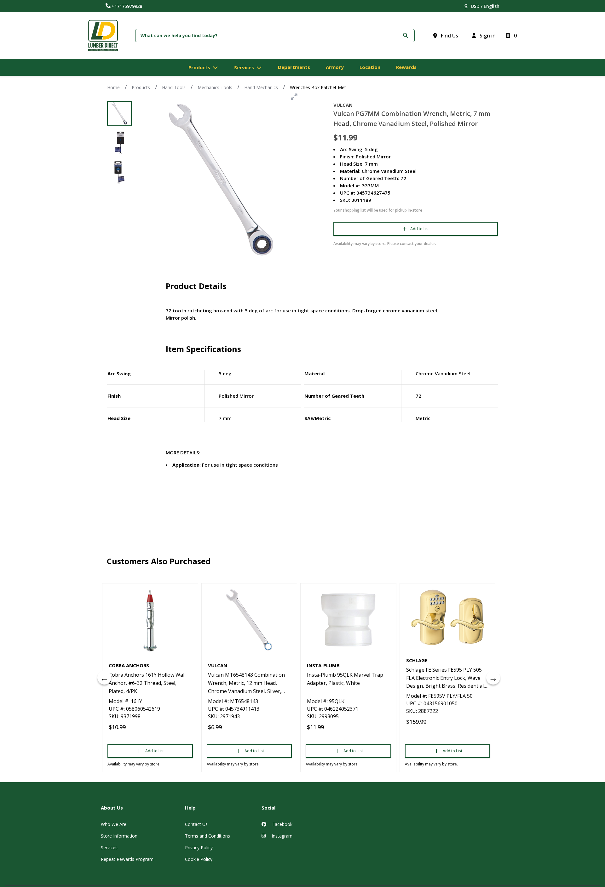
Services (109, 847)
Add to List (420, 228)
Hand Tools (174, 87)
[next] (493, 678)
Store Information (119, 836)
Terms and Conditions (207, 836)
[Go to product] (150, 619)
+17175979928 (127, 6)
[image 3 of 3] (119, 172)
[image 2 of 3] (119, 143)
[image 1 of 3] (119, 113)
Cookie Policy (198, 859)
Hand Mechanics (261, 87)
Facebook (281, 824)
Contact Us (196, 824)
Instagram (281, 836)
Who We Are (113, 824)
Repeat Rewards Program (127, 859)
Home (113, 87)
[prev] (104, 678)
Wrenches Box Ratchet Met (318, 87)
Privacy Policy (199, 847)
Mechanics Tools (215, 87)
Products (141, 87)
